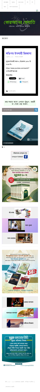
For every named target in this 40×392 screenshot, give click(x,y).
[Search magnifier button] (36, 110)
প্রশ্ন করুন (20, 2)
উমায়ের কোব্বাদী (19, 57)
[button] (2, 147)
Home (6, 2)
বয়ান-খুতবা (28, 225)
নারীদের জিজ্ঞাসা (28, 323)
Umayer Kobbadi (17, 157)
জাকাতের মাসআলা (11, 313)
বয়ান (5, 6)
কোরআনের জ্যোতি (19, 22)
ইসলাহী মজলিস (12, 91)
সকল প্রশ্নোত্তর (13, 6)
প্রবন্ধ (13, 2)
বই (27, 2)
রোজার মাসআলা (28, 302)
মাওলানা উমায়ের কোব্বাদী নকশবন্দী (20, 384)
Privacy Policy (20, 389)
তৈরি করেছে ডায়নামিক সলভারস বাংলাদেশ (24, 386)
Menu (5, 38)
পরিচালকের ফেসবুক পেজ (20, 153)
